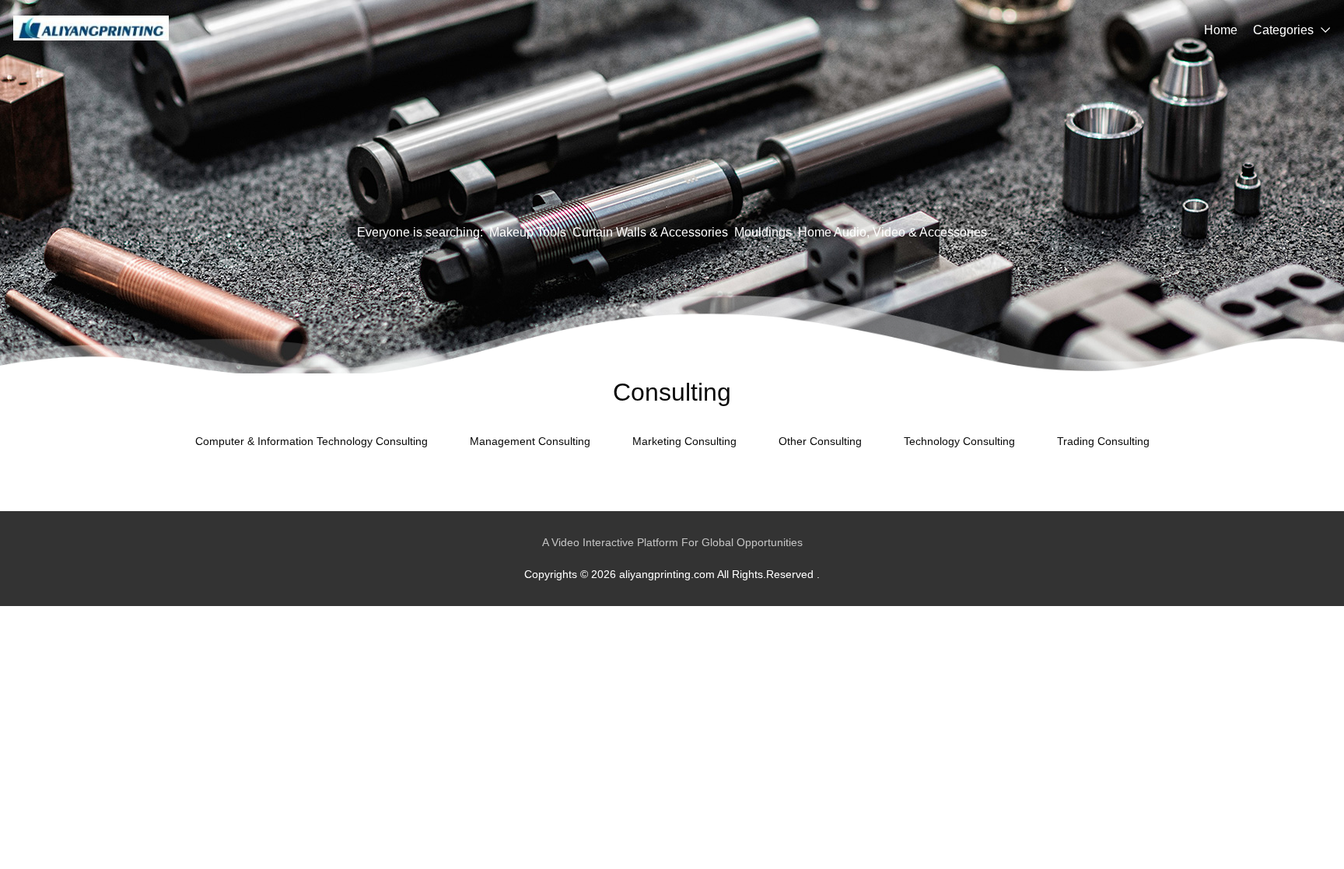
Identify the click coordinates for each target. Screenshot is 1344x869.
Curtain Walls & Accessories (650, 232)
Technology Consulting (959, 441)
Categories (1283, 30)
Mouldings (763, 232)
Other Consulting (820, 441)
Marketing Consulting (684, 441)
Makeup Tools (527, 232)
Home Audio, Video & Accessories (892, 232)
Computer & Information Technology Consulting (311, 441)
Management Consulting (530, 441)
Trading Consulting (1103, 441)
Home (1220, 30)
